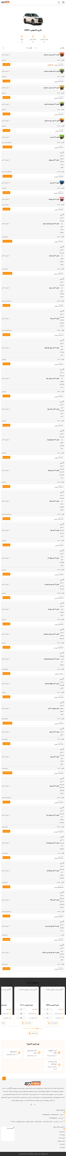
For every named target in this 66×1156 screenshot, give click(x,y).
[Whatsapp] (34, 1104)
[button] (63, 2)
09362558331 (46, 1115)
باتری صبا (62, 1144)
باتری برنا (62, 1147)
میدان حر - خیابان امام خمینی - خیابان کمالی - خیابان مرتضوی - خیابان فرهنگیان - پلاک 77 (35, 1121)
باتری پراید (62, 1132)
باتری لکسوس (34, 1033)
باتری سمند (62, 1138)
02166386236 (55, 1115)
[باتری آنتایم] (5, 2)
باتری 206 (62, 1135)
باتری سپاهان (61, 1141)
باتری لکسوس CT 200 (52, 1005)
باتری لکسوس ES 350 (26, 1005)
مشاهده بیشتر (54, 1023)
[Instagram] (31, 1104)
